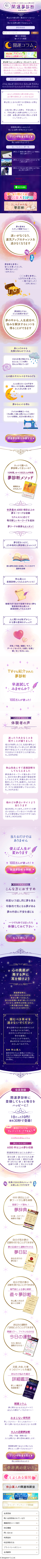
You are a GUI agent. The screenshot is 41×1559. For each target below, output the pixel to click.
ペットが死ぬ (16, 70)
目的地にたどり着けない (12, 65)
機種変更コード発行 (12, 1523)
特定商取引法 (9, 1542)
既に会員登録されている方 (14, 1518)
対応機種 (7, 1528)
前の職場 (27, 68)
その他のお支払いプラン (20, 1138)
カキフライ (18, 84)
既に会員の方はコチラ (20, 142)
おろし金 (27, 84)
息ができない (28, 70)
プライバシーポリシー (12, 1547)
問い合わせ (8, 1533)
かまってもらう (32, 86)
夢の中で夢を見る (30, 65)
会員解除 (7, 1552)
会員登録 (7, 1513)
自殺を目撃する (9, 68)
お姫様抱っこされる (21, 73)
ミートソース (20, 86)
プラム (4, 84)
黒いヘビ (33, 73)
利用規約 (7, 1538)
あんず (11, 84)
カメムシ (20, 68)
